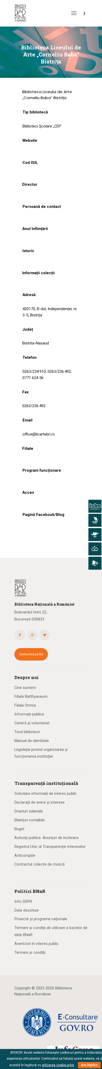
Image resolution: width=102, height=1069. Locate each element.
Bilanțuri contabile (29, 820)
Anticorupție (24, 855)
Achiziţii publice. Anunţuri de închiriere (46, 837)
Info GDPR (23, 901)
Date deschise (26, 910)
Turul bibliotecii (27, 731)
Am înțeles (89, 1065)
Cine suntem (25, 687)
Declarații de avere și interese (39, 802)
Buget (19, 829)
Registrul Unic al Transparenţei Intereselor (50, 846)
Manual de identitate (31, 740)
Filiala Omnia (25, 705)
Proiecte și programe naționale (40, 919)
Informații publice (29, 714)
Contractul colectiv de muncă (39, 864)
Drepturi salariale (28, 811)
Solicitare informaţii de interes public (45, 793)
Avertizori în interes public (36, 943)
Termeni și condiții (30, 952)
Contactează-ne (31, 654)
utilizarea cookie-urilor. (58, 1065)
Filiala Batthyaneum (31, 696)
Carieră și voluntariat (31, 723)
